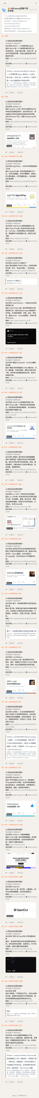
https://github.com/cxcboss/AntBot (23, 1045)
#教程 (18, 18)
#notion (24, 18)
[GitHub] (36, 9)
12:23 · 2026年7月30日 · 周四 (13, 877)
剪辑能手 (12, 92)
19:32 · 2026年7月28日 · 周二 (13, 1025)
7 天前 (6, 36)
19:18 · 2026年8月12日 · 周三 (13, 293)
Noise (24, 1095)
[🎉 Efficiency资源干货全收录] (4, 9)
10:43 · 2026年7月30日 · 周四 (13, 981)
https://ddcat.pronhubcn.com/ (21, 1001)
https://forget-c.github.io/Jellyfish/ (22, 270)
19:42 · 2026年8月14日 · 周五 (13, 216)
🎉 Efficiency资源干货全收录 (18, 9)
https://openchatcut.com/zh (20, 320)
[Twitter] (33, 9)
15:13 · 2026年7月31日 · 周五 (13, 825)
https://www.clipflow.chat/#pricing (23, 469)
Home (5, 3)
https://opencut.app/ (17, 894)
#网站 (11, 18)
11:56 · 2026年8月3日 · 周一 (13, 767)
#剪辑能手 (9, 43)
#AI (14, 18)
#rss (29, 18)
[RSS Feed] (30, 9)
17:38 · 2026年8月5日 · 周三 (13, 539)
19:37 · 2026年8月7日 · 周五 (13, 484)
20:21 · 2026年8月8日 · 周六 (13, 447)
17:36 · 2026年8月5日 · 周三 (13, 593)
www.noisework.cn (20, 21)
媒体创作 (20, 92)
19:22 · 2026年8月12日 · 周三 (13, 253)
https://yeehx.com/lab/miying (21, 949)
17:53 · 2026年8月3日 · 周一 (13, 647)
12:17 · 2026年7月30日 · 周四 (13, 926)
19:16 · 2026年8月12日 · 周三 (13, 353)
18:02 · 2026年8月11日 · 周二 (13, 392)
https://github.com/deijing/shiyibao (23, 561)
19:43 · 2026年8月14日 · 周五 (13, 156)
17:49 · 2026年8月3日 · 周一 (13, 702)
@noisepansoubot (25, 31)
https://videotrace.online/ (19, 238)
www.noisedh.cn (19, 63)
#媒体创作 (17, 43)
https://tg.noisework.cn (21, 28)
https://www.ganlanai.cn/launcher (22, 378)
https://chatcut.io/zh (17, 845)
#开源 (6, 18)
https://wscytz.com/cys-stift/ (20, 507)
